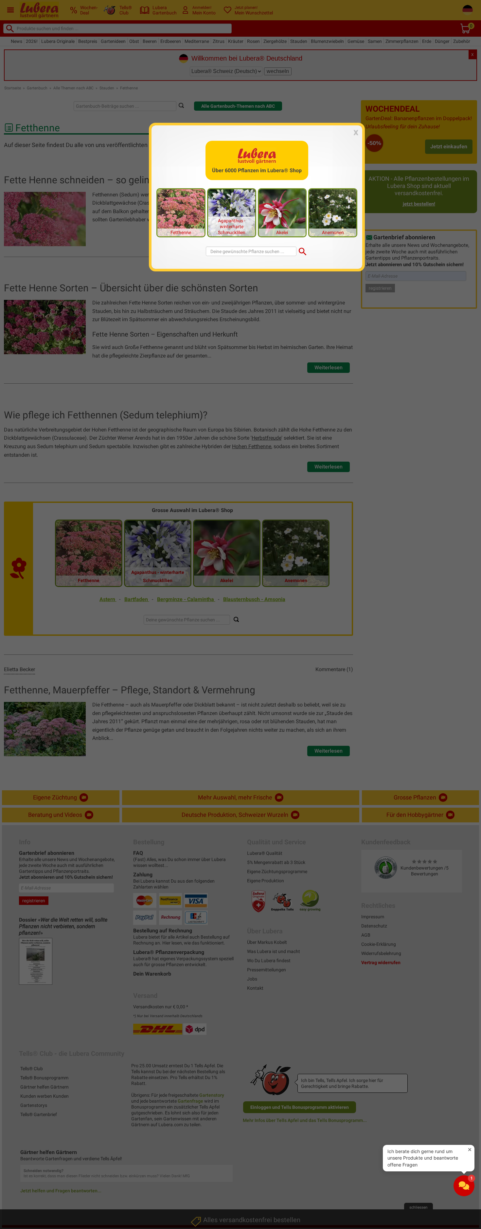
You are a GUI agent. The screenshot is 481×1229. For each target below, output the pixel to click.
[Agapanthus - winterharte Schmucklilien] (231, 212)
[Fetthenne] (181, 212)
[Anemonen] (332, 212)
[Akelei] (282, 212)
